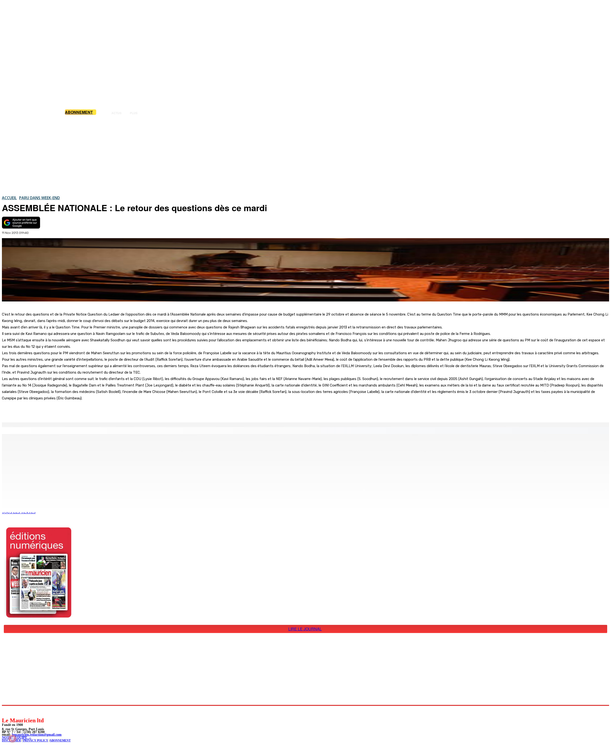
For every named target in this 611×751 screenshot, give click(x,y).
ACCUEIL (9, 197)
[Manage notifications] (12, 738)
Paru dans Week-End (39, 197)
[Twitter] (67, 410)
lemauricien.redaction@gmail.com (37, 734)
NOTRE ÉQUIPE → (17, 737)
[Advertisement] (305, 155)
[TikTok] (38, 711)
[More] (101, 410)
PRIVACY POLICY (35, 740)
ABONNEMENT (60, 740)
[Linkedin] (27, 711)
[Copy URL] (84, 410)
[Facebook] (50, 410)
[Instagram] (17, 711)
